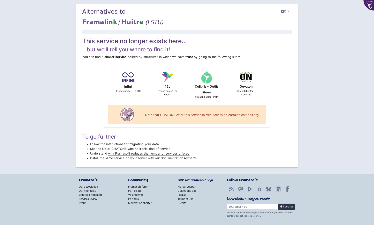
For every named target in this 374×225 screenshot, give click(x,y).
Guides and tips (187, 190)
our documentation (169, 158)
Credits (182, 203)
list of (114, 149)
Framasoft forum (138, 186)
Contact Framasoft (90, 194)
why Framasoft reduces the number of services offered (149, 153)
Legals (182, 194)
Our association (88, 186)
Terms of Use (185, 198)
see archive (253, 216)
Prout (82, 203)
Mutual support (187, 186)
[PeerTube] (250, 191)
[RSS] (231, 191)
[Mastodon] (240, 191)
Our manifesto (87, 190)
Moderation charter (140, 203)
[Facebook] (287, 191)
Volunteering (136, 194)
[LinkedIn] (278, 191)
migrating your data (144, 144)
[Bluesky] (268, 191)
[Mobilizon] (259, 191)
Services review (88, 198)
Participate (134, 190)
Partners (133, 198)
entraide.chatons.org (243, 115)
